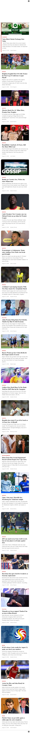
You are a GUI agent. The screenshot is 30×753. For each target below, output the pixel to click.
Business (4, 37)
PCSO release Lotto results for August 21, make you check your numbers (15, 648)
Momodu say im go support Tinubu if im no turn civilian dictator (14, 612)
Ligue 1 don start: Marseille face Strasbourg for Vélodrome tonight (12, 498)
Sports (4, 71)
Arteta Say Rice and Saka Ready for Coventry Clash (13, 684)
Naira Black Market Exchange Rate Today (13, 40)
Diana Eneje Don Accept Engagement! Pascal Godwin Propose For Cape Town (14, 459)
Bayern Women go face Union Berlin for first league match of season (14, 354)
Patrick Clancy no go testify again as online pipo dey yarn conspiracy (13, 719)
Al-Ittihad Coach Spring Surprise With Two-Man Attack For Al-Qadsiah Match (14, 288)
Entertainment (6, 455)
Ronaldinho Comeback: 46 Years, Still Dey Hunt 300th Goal (14, 146)
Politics (4, 317)
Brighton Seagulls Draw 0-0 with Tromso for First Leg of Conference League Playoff (14, 76)
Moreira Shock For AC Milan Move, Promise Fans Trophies (13, 111)
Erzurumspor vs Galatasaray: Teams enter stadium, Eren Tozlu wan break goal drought (13, 252)
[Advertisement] (15, 11)
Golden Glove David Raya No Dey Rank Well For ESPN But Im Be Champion (14, 388)
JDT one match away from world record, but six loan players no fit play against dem (14, 541)
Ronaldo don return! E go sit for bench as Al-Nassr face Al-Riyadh (15, 421)
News (3, 645)
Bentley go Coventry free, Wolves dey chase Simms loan (13, 180)
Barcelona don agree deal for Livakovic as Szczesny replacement (15, 575)
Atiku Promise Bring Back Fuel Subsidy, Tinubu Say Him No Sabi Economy (14, 321)
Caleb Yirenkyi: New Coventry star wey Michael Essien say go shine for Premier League (14, 216)
